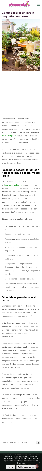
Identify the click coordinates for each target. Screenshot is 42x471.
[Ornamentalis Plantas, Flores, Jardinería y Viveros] (19, 3)
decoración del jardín (12, 185)
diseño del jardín (9, 136)
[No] (39, 462)
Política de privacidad (26, 467)
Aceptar (11, 467)
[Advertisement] (21, 96)
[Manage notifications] (37, 466)
